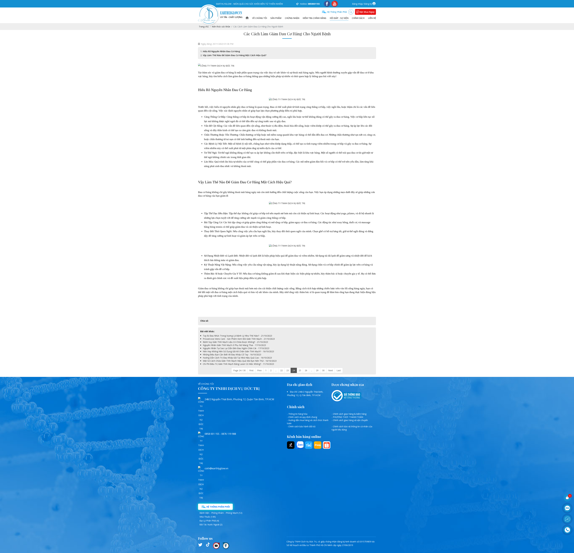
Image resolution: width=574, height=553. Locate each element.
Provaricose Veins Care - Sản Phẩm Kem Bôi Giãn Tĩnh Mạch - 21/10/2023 (239, 338)
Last (339, 370)
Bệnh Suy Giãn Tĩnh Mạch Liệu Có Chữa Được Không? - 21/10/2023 (235, 342)
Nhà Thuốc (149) (208, 516)
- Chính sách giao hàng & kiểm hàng (349, 413)
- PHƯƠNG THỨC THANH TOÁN (347, 417)
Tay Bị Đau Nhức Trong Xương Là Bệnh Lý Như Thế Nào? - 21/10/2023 (237, 335)
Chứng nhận (292, 18)
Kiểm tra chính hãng (314, 18)
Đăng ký (368, 3)
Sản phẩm (275, 18)
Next (330, 370)
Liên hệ (372, 18)
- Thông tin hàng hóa (297, 413)
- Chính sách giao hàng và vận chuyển (350, 420)
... (276, 370)
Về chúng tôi (259, 18)
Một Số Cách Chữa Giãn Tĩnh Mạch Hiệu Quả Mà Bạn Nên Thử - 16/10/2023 (240, 360)
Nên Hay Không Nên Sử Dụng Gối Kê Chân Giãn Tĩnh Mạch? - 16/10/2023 (238, 351)
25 (300, 370)
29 (317, 370)
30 (323, 370)
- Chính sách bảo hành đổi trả (301, 426)
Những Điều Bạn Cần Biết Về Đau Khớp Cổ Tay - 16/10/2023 (232, 354)
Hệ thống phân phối (336, 11)
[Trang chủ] (247, 18)
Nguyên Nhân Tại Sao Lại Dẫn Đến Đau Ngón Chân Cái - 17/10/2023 (236, 348)
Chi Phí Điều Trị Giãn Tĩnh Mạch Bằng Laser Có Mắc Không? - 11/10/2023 (238, 364)
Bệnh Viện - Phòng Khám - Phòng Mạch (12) (221, 512)
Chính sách (358, 18)
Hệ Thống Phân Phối (218, 506)
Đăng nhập (357, 3)
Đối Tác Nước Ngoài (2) (211, 524)
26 (306, 370)
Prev (259, 370)
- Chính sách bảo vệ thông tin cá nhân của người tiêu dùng (352, 428)
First (251, 370)
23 (287, 370)
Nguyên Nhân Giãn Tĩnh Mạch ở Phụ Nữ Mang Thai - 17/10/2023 (234, 345)
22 (281, 370)
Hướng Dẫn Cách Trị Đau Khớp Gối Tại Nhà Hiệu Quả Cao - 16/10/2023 (237, 357)
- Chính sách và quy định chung (302, 417)
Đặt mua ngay (367, 11)
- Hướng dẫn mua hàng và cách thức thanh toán (307, 422)
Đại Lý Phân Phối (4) (209, 520)
